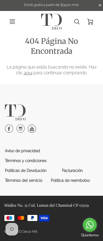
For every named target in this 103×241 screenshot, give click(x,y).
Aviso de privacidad (22, 151)
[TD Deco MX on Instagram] (20, 131)
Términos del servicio (23, 180)
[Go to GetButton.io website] (90, 235)
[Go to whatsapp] (90, 225)
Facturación (72, 170)
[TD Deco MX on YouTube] (32, 131)
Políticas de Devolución (25, 170)
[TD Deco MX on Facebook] (9, 131)
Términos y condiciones (26, 160)
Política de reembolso (70, 180)
